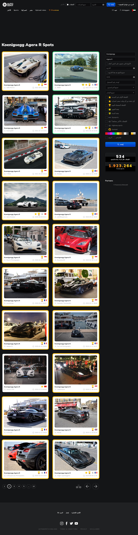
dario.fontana (10, 217)
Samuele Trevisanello (64, 303)
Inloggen (126, 10)
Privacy (83, 529)
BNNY (59, 88)
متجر (31, 10)
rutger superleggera (63, 476)
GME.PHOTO (10, 88)
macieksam (10, 303)
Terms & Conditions (68, 529)
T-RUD (8, 174)
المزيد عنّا (60, 513)
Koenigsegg (8, 85)
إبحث (112, 5)
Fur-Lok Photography (64, 346)
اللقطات (71, 4)
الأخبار (62, 4)
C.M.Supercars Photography (15, 476)
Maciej (59, 432)
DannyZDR (9, 131)
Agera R (17, 85)
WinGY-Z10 (10, 389)
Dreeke (59, 174)
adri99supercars (62, 217)
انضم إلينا (24, 10)
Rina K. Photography (12, 260)
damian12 (9, 346)
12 (34, 486)
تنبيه (115, 10)
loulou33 (9, 432)
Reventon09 (61, 260)
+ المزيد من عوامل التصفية (126, 5)
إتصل (67, 513)
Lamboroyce (61, 389)
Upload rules (40, 10)
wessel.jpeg (61, 131)
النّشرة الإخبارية (76, 513)
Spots (16, 10)
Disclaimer (95, 529)
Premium (55, 10)
